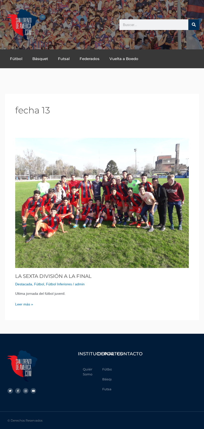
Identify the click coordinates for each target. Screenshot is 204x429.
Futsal (64, 58)
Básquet (40, 58)
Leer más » (24, 304)
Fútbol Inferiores (59, 284)
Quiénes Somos (87, 371)
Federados (90, 58)
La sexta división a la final (53, 276)
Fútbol (16, 58)
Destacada (23, 284)
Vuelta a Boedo (123, 58)
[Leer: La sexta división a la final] (102, 203)
